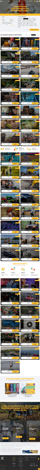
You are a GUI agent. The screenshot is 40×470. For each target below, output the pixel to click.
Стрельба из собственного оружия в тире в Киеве (28, 328)
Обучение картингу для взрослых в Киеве (7, 355)
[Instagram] (21, 417)
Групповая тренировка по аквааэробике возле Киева (9, 161)
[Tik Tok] (19, 417)
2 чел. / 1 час (26, 318)
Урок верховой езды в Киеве (25, 114)
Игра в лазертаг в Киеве (4, 114)
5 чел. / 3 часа (26, 346)
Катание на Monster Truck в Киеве (6, 202)
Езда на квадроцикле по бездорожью (26, 202)
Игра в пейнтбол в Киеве (24, 128)
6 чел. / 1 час (6, 118)
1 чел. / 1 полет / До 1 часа (6, 77)
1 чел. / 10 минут (26, 77)
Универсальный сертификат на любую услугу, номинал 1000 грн (30, 46)
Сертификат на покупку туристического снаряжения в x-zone (10, 328)
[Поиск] (37, 1)
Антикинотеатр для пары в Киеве (6, 287)
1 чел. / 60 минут (6, 192)
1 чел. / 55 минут (26, 165)
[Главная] (19, 1)
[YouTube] (17, 417)
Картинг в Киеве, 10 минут (25, 73)
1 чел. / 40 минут (26, 118)
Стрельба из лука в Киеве (5, 128)
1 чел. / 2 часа (6, 247)
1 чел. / (26, 359)
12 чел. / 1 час (6, 206)
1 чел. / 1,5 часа (6, 261)
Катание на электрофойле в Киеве (6, 369)
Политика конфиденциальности (4, 465)
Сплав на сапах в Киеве (4, 243)
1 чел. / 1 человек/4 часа (6, 91)
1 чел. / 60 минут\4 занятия (26, 247)
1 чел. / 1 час (6, 165)
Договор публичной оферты (3, 466)
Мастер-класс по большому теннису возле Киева (28, 161)
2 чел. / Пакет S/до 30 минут (6, 233)
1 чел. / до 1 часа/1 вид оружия (26, 91)
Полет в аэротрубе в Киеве (5, 73)
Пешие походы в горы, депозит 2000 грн (27, 355)
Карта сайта (2, 464)
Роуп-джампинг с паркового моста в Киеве (7, 46)
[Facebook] (23, 417)
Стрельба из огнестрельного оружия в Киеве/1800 (28, 87)
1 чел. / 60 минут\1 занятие (26, 192)
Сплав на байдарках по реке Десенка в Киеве (8, 87)
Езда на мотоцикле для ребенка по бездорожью (8, 314)
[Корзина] (39, 1)
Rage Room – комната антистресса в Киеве (27, 287)
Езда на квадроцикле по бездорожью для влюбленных (29, 314)
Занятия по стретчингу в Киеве (25, 243)
